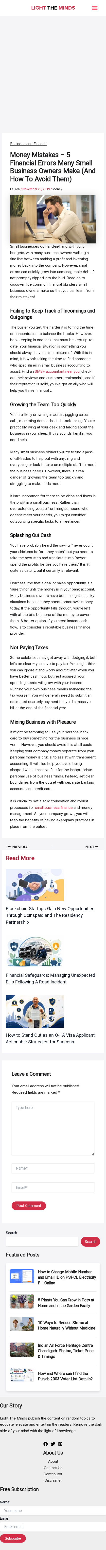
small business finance (54, 807)
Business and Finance (28, 144)
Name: (5, 1502)
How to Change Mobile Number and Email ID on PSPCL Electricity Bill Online (67, 1277)
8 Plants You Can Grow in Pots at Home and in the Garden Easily (66, 1303)
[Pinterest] (60, 1444)
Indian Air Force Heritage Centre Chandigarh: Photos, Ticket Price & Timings (66, 1351)
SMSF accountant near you (57, 371)
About (53, 1461)
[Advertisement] (53, 71)
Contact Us (53, 1468)
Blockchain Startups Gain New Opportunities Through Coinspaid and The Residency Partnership (50, 915)
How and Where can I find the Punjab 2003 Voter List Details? (65, 1376)
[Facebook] (45, 1444)
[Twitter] (53, 1444)
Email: (4, 1518)
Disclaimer (53, 1480)
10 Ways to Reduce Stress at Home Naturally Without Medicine (66, 1325)
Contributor (53, 1474)
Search (11, 1233)
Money (57, 189)
